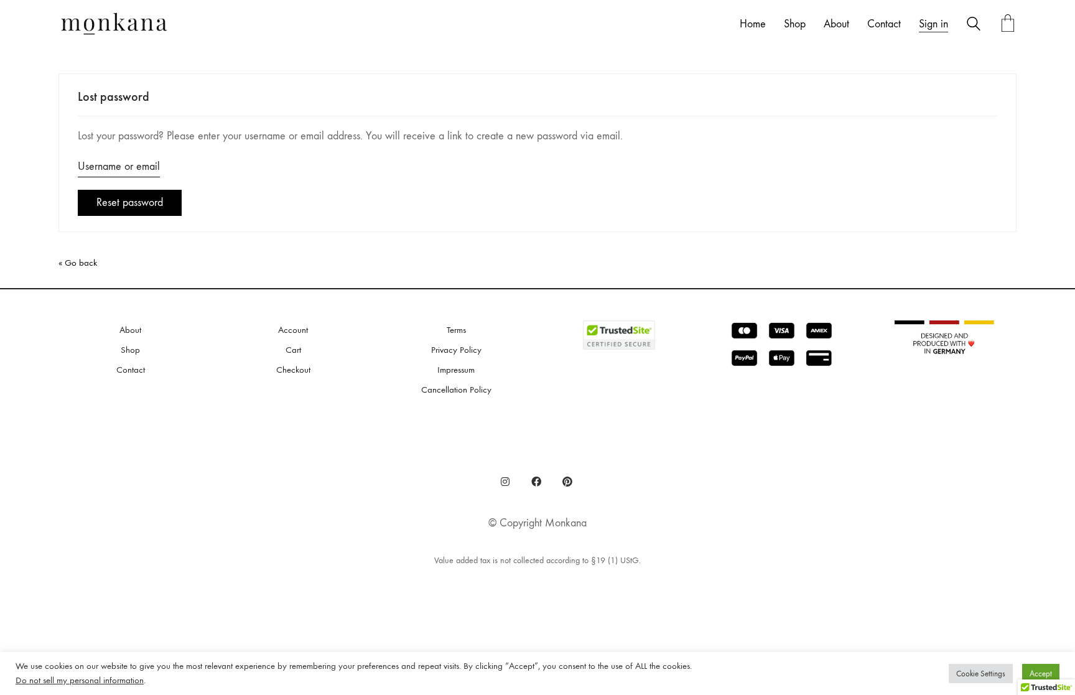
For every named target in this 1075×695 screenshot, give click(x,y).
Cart (293, 349)
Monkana (566, 522)
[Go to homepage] (114, 24)
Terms (456, 329)
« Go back (77, 262)
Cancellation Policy (456, 389)
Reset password (129, 202)
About (130, 329)
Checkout (293, 369)
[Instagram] (505, 481)
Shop (130, 349)
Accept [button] (1041, 673)
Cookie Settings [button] (980, 673)
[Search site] (973, 25)
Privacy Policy (456, 349)
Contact (130, 369)
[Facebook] (536, 481)
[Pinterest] (567, 481)
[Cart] (1008, 24)
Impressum (456, 369)
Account (293, 329)
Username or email (119, 166)
